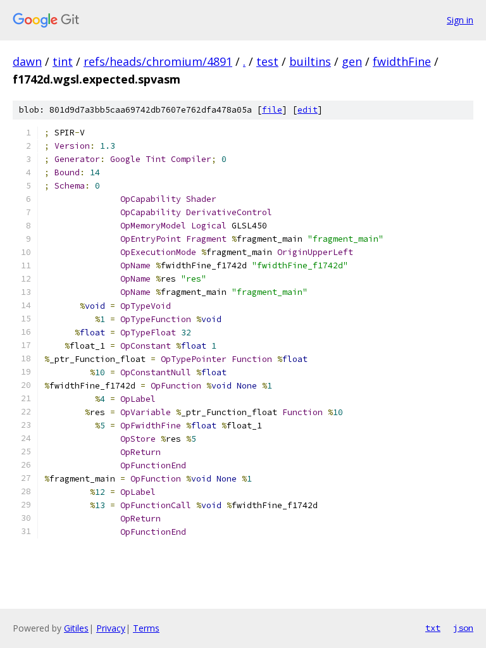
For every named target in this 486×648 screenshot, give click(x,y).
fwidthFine (402, 61)
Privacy (110, 628)
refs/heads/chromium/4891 (158, 61)
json (463, 627)
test (267, 61)
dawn (27, 61)
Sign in (460, 20)
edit (307, 109)
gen (352, 61)
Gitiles (76, 628)
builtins (310, 61)
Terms (146, 628)
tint (63, 61)
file (272, 109)
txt (432, 627)
